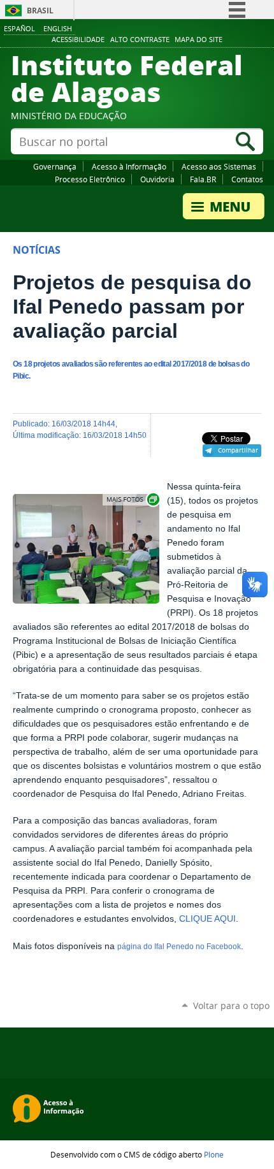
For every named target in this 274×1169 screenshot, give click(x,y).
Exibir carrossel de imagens (131, 499)
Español (19, 28)
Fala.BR (203, 179)
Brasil (40, 10)
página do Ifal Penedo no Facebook (179, 946)
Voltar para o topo (231, 1005)
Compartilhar (238, 450)
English (57, 28)
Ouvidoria (157, 179)
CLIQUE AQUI (207, 919)
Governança (54, 166)
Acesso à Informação (129, 166)
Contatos (247, 179)
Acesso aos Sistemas (219, 166)
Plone (214, 1154)
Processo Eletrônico (90, 179)
